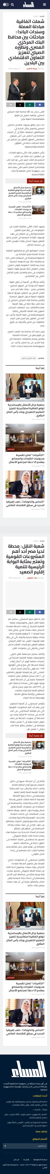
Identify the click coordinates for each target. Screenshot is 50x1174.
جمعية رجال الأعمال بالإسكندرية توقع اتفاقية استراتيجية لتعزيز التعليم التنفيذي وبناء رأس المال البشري (19, 193)
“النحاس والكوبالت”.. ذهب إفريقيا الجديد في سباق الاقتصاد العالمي (25, 503)
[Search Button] (12, 4)
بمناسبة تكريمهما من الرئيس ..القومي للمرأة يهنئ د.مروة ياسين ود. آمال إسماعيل (27, 1124)
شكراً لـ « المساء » (40, 1109)
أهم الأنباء (11, 449)
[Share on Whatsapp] (29, 105)
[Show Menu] (44, 4)
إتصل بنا (26, 1159)
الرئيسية (42, 16)
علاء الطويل (32, 577)
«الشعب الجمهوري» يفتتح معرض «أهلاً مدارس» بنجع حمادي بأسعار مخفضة (26, 1116)
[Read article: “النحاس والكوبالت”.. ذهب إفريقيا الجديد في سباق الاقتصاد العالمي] (25, 484)
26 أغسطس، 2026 (24, 202)
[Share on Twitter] (20, 105)
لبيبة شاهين (32, 68)
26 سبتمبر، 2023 (14, 577)
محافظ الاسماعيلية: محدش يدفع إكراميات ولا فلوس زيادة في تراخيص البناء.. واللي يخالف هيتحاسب (26, 1103)
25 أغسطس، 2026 (24, 218)
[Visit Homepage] (28, 4)
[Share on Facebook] (39, 105)
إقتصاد (35, 16)
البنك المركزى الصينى (29, 358)
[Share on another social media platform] (10, 105)
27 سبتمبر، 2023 (14, 68)
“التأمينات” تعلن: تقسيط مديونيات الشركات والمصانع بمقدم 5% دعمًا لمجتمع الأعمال (19, 211)
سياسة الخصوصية (40, 1159)
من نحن (16, 1159)
